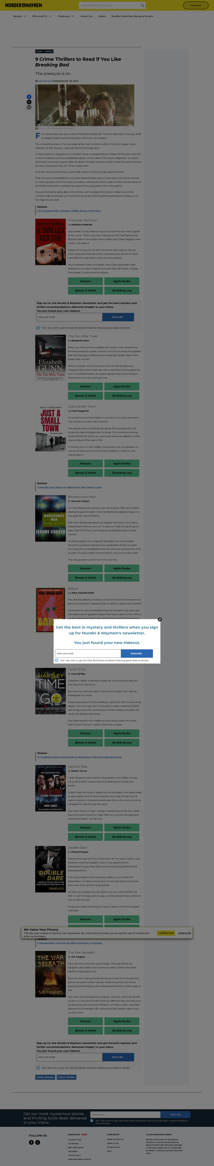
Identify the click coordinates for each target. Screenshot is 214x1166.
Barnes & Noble (85, 290)
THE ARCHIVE (73, 1144)
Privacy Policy (113, 1147)
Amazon (85, 281)
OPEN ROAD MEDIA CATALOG (79, 1159)
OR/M (109, 1151)
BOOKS (48, 51)
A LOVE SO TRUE (74, 1140)
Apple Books (121, 281)
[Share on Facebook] (29, 96)
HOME (39, 51)
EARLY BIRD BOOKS (76, 1148)
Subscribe (195, 5)
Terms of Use (113, 1143)
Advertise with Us (115, 1139)
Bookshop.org (121, 290)
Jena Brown (44, 81)
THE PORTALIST (74, 1155)
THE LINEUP (72, 1152)
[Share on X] (29, 102)
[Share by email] (29, 107)
